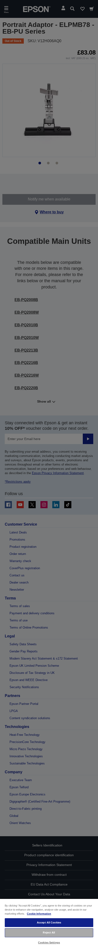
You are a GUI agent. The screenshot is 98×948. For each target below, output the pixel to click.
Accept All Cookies (49, 922)
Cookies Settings (49, 942)
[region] (49, 923)
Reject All (49, 932)
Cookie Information (39, 913)
